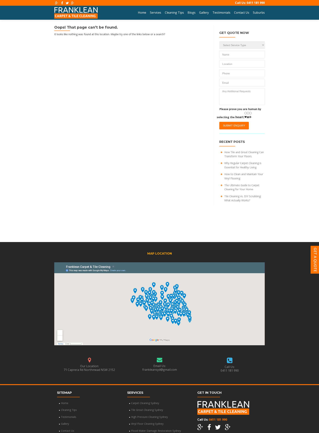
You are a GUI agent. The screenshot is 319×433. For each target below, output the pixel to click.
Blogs (191, 13)
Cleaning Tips (174, 13)
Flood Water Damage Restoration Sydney (156, 430)
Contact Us (241, 13)
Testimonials (221, 13)
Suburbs (259, 13)
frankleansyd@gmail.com (159, 370)
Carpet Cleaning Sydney (145, 403)
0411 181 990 (256, 3)
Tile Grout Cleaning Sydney (147, 410)
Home (142, 13)
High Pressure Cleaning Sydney (149, 417)
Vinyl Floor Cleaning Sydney (147, 423)
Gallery (204, 13)
